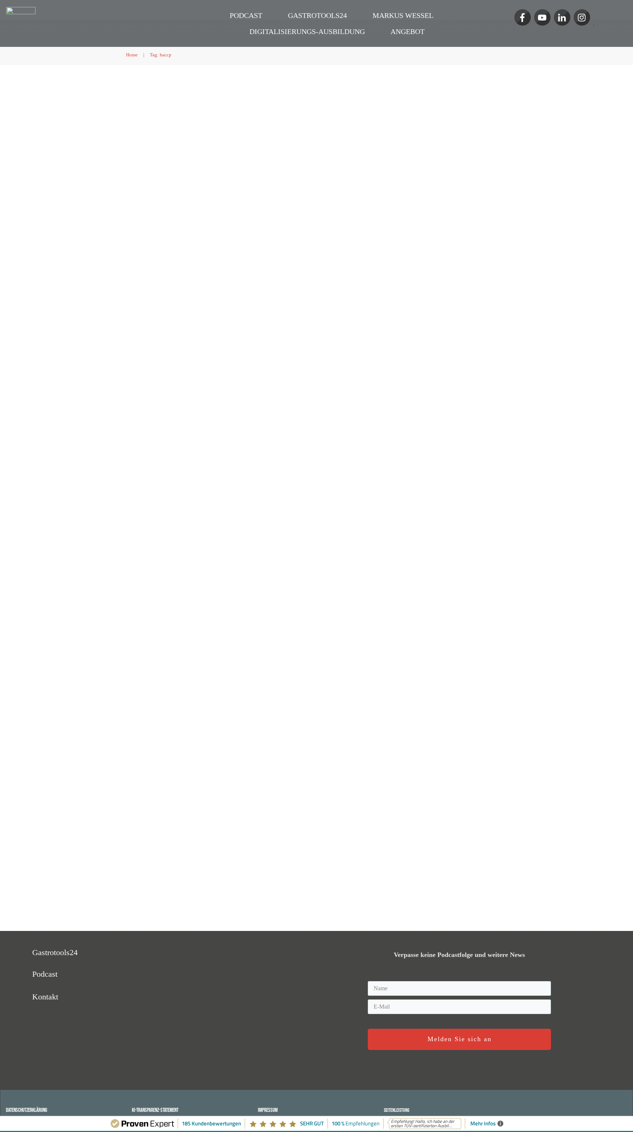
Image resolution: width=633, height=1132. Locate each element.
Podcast (290, 120)
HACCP (271, 120)
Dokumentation (184, 340)
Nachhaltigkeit (144, 346)
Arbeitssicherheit (147, 340)
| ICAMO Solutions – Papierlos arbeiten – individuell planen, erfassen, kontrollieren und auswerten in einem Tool (211, 306)
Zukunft (251, 120)
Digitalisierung (224, 120)
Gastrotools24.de (240, 340)
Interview (180, 120)
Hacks (199, 120)
